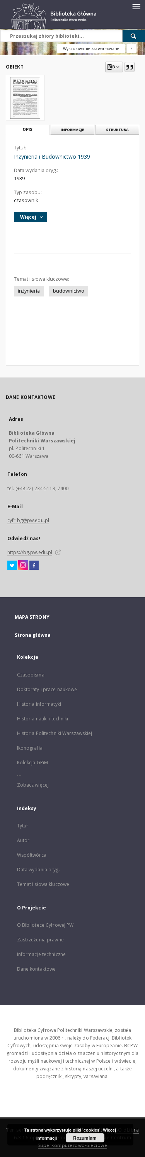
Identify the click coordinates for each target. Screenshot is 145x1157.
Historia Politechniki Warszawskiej (54, 733)
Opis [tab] (27, 129)
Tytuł (22, 825)
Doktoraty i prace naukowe (47, 689)
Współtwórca (31, 855)
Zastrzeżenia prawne (40, 939)
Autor (23, 840)
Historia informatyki (39, 704)
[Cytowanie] (130, 67)
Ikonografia (30, 748)
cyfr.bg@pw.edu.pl (28, 520)
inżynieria (29, 291)
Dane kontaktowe (36, 969)
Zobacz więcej (33, 785)
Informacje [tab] (72, 129)
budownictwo (68, 291)
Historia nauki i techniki (42, 718)
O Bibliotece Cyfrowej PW (45, 925)
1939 (19, 178)
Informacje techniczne (41, 954)
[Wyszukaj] (134, 36)
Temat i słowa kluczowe (43, 884)
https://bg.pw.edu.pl (29, 552)
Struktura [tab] (117, 129)
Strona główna (33, 635)
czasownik (26, 200)
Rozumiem (85, 1137)
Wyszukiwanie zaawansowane (91, 48)
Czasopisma (30, 674)
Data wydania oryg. (38, 869)
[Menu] (136, 6)
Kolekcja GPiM (32, 762)
